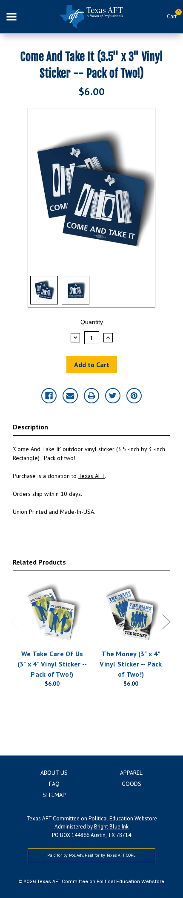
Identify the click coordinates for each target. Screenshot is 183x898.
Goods (131, 784)
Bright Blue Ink (111, 826)
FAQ (54, 784)
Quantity (91, 322)
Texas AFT (91, 476)
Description (30, 427)
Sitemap (54, 795)
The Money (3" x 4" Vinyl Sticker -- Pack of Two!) (131, 663)
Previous (14, 621)
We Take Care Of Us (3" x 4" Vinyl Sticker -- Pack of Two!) (52, 663)
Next (165, 621)
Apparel (131, 772)
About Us (54, 772)
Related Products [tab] (39, 562)
